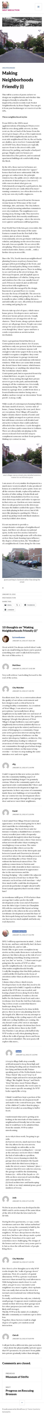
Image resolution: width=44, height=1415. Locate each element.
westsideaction (19, 931)
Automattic (6, 1412)
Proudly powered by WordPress (13, 1409)
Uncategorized (8, 68)
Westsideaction (9, 598)
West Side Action (10, 10)
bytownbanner (18, 637)
